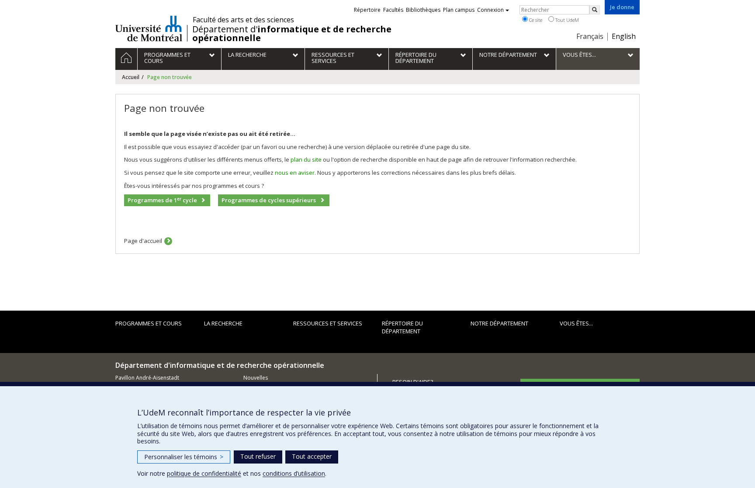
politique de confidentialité (204, 473)
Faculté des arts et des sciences (243, 19)
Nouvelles (255, 377)
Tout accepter (312, 456)
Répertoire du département (402, 327)
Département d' (291, 33)
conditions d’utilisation (294, 473)
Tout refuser (258, 456)
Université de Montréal (148, 28)
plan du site (306, 159)
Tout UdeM (566, 20)
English (624, 36)
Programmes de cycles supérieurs (269, 200)
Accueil (130, 77)
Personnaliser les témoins (183, 457)
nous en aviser (295, 173)
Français (589, 36)
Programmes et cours (148, 323)
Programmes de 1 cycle (162, 200)
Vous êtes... (576, 323)
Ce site (535, 20)
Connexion (490, 10)
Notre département (499, 323)
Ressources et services (327, 323)
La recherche (223, 323)
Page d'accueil (143, 241)
